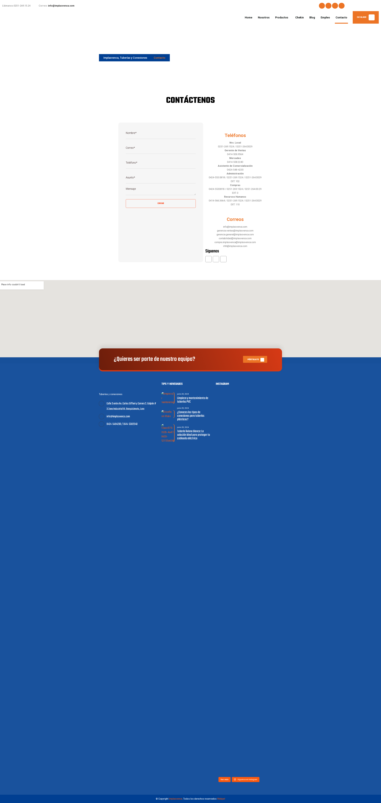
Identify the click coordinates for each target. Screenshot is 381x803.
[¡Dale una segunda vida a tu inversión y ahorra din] (251, 670)
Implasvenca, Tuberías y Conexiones (125, 57)
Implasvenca (175, 798)
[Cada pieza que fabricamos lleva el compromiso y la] (227, 600)
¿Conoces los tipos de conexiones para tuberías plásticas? (190, 416)
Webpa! (221, 798)
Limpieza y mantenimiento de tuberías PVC (192, 400)
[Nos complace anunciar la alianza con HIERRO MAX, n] (251, 429)
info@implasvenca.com (61, 5)
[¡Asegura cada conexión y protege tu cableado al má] (227, 479)
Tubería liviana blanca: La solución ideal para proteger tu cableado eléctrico (193, 435)
